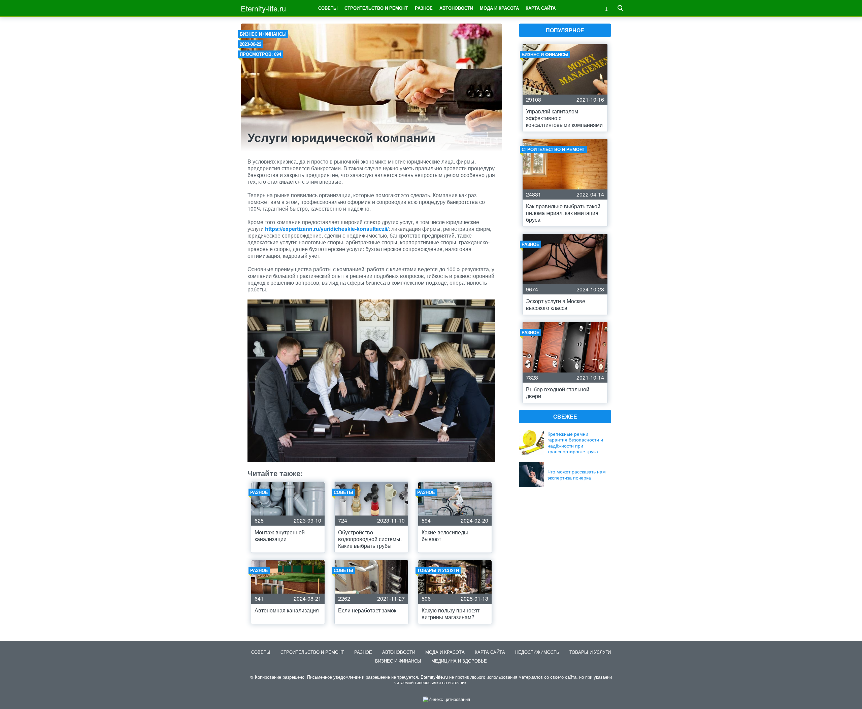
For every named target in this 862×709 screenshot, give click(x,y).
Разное (424, 8)
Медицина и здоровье (459, 661)
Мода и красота (499, 8)
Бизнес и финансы (263, 34)
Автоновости (456, 8)
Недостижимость (537, 652)
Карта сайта (541, 8)
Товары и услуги (590, 652)
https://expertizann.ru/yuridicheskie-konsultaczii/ (327, 229)
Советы (328, 8)
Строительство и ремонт (376, 8)
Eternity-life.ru (263, 8)
